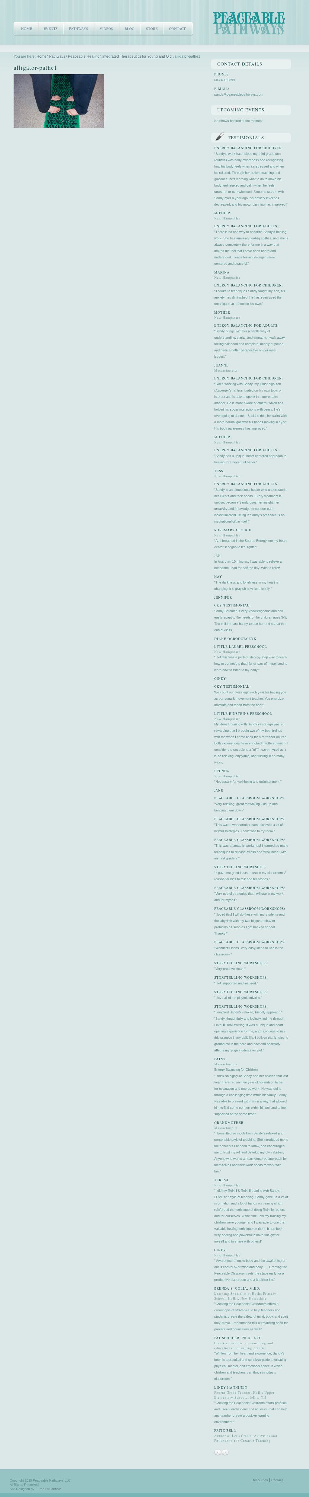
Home (26, 28)
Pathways (78, 28)
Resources (260, 1480)
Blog (130, 28)
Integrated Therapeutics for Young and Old (137, 56)
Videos (106, 28)
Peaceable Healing (84, 56)
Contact (177, 28)
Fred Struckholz (49, 1489)
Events (51, 28)
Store (152, 28)
